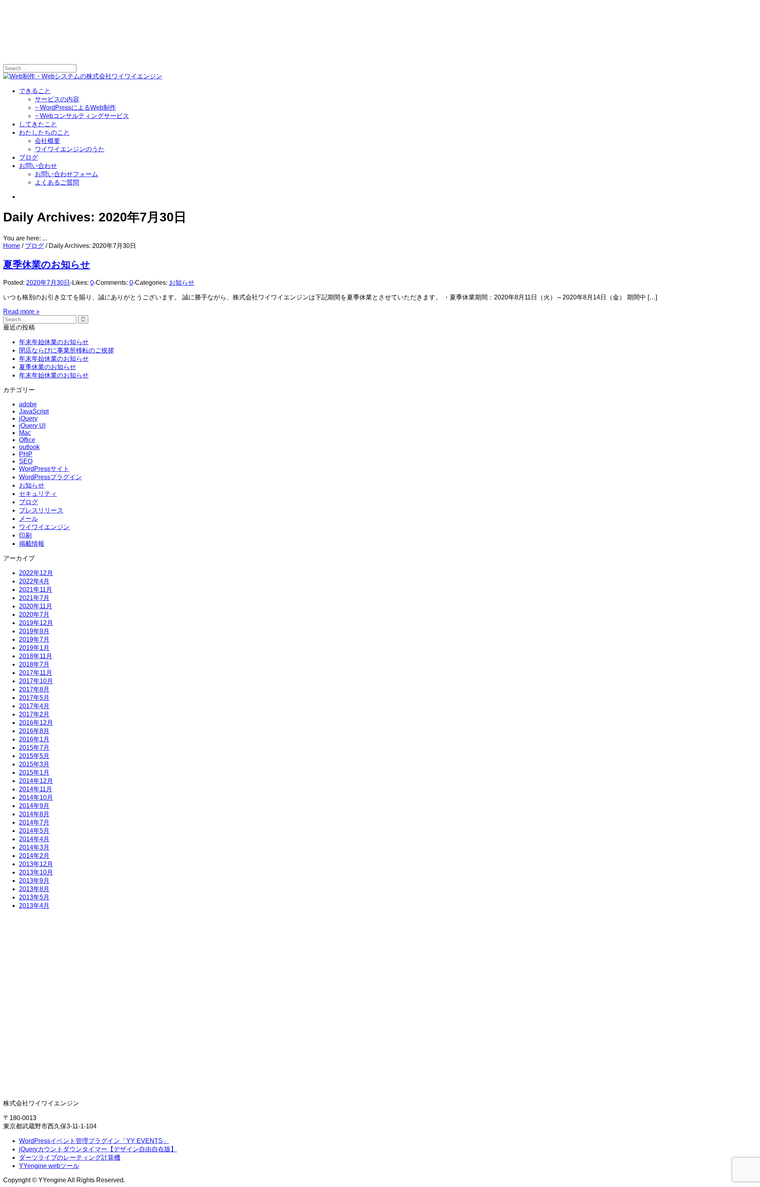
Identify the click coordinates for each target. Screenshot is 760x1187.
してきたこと (38, 124)
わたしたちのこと (44, 132)
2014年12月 (36, 780)
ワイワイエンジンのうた (69, 149)
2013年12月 (36, 864)
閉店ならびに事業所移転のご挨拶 (66, 350)
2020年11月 (35, 606)
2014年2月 (34, 855)
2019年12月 (36, 622)
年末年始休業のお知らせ (54, 342)
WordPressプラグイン (50, 477)
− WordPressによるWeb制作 (75, 107)
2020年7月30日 (48, 282)
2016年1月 (34, 739)
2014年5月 (34, 830)
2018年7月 (34, 664)
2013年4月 (34, 905)
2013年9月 (34, 880)
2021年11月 (35, 589)
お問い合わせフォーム (66, 174)
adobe (28, 404)
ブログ (28, 157)
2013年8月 (34, 889)
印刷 (25, 535)
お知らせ (181, 282)
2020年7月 (34, 614)
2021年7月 (34, 597)
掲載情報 (31, 543)
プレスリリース (41, 510)
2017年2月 (34, 714)
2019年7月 (34, 639)
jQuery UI (32, 425)
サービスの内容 (57, 99)
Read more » (21, 311)
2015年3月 (34, 764)
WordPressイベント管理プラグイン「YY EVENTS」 (94, 1140)
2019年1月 (34, 647)
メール (28, 518)
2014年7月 (34, 822)
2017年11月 (35, 672)
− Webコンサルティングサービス (82, 115)
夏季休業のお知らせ (46, 264)
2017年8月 (34, 689)
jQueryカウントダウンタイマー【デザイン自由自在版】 (98, 1149)
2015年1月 (34, 772)
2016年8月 (34, 731)
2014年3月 (34, 847)
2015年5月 (34, 756)
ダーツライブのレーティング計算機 (69, 1157)
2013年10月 (36, 872)
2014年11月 (35, 789)
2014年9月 (34, 805)
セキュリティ (38, 493)
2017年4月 (34, 706)
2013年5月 (34, 897)
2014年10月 (36, 797)
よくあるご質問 (57, 182)
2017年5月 (34, 697)
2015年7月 (34, 747)
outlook (29, 447)
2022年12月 (36, 573)
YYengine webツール (49, 1165)
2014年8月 (34, 814)
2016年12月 (36, 722)
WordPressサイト (44, 468)
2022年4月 (34, 581)
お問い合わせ (38, 165)
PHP (25, 454)
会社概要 (47, 140)
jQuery (28, 418)
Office (27, 439)
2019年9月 (34, 631)
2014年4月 (34, 839)
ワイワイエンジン (44, 527)
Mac (25, 432)
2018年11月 (35, 656)
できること (35, 91)
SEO (25, 461)
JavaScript (34, 411)
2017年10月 (36, 681)
